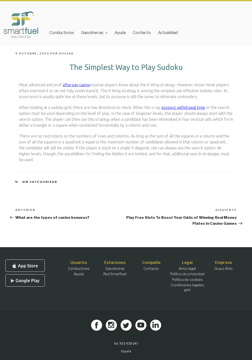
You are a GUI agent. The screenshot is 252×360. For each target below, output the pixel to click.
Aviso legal (187, 268)
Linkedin (155, 325)
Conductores (61, 32)
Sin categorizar (39, 182)
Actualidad (168, 32)
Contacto (142, 32)
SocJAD (66, 53)
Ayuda (120, 32)
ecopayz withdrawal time (183, 107)
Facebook (96, 325)
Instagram (111, 325)
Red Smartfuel (114, 274)
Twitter (126, 325)
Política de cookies (187, 279)
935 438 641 (129, 343)
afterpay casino (76, 85)
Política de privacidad (187, 274)
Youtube (140, 325)
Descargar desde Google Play (25, 280)
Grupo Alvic (223, 268)
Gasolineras (92, 32)
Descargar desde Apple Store (25, 265)
